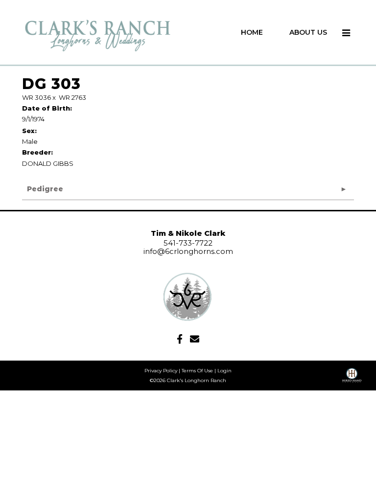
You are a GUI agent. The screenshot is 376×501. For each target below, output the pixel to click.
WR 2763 (72, 97)
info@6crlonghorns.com (188, 251)
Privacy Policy (160, 370)
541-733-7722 (188, 243)
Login (224, 370)
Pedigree (45, 188)
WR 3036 (36, 97)
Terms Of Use (197, 370)
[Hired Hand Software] (351, 378)
